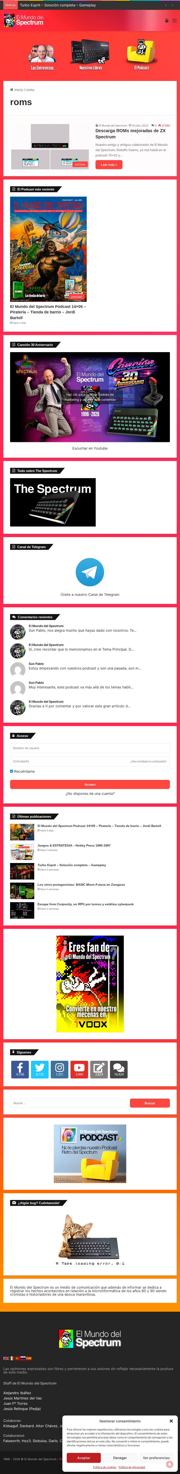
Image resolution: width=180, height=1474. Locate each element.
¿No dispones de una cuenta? (90, 793)
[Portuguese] (17, 1358)
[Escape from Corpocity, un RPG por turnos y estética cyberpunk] (22, 910)
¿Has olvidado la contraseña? (149, 761)
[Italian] (12, 1358)
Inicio (18, 90)
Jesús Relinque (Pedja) (22, 1408)
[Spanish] (29, 1358)
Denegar (120, 1458)
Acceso (90, 784)
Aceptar (83, 1458)
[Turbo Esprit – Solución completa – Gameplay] (22, 871)
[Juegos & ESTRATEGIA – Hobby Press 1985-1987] (22, 851)
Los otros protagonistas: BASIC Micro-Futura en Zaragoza (81, 884)
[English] (6, 1358)
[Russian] (23, 1358)
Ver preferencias (156, 1458)
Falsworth (11, 1441)
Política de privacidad (132, 1467)
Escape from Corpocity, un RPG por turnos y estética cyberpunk (86, 904)
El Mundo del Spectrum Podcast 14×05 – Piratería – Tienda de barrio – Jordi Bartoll (48, 312)
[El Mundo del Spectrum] (24, 20)
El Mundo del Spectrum (113, 125)
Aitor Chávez (47, 1426)
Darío (53, 1441)
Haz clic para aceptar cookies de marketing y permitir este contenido (90, 397)
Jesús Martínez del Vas (22, 1398)
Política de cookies (104, 1467)
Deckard (27, 1426)
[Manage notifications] (169, 1464)
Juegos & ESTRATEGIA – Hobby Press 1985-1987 (74, 845)
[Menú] (174, 22)
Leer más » (109, 164)
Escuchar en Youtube (90, 448)
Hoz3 (26, 1441)
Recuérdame (24, 771)
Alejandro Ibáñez (17, 1393)
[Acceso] (167, 22)
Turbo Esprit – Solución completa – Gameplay (58, 5)
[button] (171, 1421)
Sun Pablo (36, 663)
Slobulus (40, 1441)
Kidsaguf (10, 1426)
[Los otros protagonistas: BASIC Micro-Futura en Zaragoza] (22, 891)
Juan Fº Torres (15, 1403)
